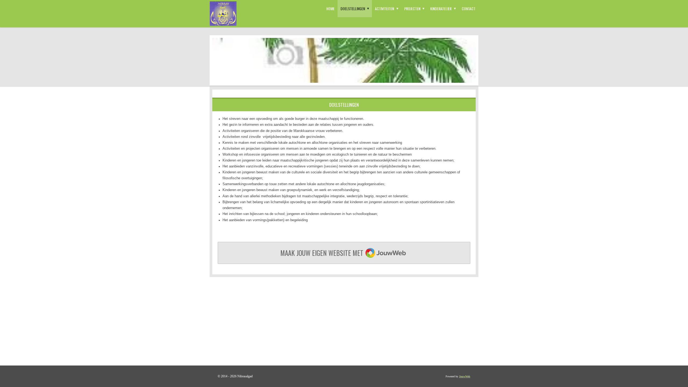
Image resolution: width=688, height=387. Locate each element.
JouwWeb (464, 376)
